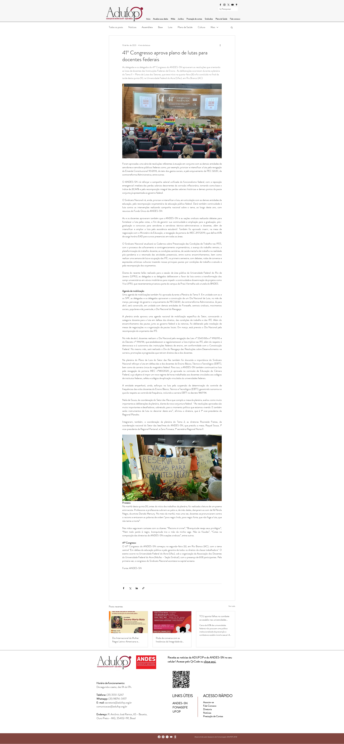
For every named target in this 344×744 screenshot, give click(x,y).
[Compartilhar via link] (143, 588)
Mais (213, 27)
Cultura (201, 27)
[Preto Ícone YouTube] (232, 4)
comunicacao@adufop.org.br (111, 706)
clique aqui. (210, 661)
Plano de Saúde (185, 27)
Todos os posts (116, 27)
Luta (170, 27)
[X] (228, 4)
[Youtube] (171, 737)
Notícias (132, 27)
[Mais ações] (220, 45)
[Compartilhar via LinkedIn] (136, 588)
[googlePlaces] (236, 4)
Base (160, 27)
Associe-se (208, 702)
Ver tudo (231, 606)
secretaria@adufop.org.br (118, 703)
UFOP (177, 711)
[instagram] (224, 4)
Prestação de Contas (213, 716)
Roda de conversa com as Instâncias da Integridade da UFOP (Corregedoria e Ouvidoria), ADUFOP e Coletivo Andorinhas (171, 639)
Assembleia (147, 27)
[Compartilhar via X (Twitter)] (130, 588)
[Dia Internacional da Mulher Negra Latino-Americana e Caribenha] (128, 622)
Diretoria (207, 709)
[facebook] (220, 4)
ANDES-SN (180, 703)
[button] (231, 27)
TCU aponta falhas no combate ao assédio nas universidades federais (214, 617)
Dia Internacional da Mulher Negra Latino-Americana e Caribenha (125, 639)
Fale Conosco (209, 706)
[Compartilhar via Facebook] (123, 588)
